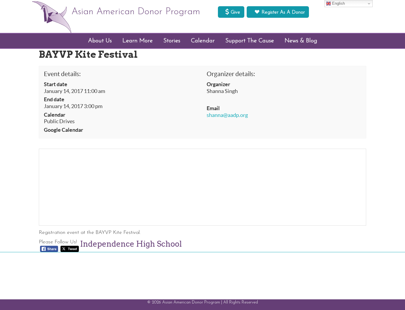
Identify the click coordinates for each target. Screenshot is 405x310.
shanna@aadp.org (227, 115)
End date (54, 99)
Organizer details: (231, 73)
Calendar (54, 115)
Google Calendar (63, 130)
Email (213, 108)
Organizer (218, 84)
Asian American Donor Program (135, 12)
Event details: (62, 73)
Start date (55, 84)
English (338, 3)
